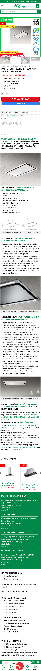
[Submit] (38, 11)
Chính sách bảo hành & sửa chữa (14, 604)
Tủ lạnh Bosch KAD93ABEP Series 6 (16, 417)
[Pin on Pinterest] (16, 123)
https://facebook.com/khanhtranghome (24, 447)
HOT (5, 119)
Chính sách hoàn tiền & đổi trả (13, 607)
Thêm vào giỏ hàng (20, 99)
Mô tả (3, 134)
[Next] (36, 36)
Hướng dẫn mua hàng (10, 576)
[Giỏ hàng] (37, 6)
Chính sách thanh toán (11, 610)
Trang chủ (4, 66)
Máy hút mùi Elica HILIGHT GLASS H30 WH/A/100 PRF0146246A (19, 189)
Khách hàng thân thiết (11, 579)
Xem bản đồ (4, 510)
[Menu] (2, 6)
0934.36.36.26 (4, 447)
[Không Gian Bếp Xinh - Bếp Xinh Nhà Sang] (20, 6)
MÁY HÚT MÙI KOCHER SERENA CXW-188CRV (8, 484)
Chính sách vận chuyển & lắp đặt (14, 601)
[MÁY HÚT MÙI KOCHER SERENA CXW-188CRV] (10, 471)
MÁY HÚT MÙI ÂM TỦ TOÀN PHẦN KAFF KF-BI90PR (30, 486)
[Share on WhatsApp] (3, 123)
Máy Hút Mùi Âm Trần (24, 66)
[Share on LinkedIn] (20, 123)
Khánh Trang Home (26, 422)
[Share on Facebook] (6, 123)
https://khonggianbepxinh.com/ (14, 620)
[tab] (21, 134)
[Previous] (4, 36)
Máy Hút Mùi (13, 66)
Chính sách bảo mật (10, 612)
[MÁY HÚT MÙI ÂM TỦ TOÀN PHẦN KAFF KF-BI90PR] (31, 472)
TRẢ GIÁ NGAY (20, 104)
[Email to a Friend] (13, 123)
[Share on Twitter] (10, 123)
